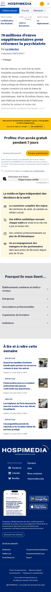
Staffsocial (6, 554)
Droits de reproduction (17, 570)
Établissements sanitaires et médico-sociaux (21, 289)
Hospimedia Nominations (36, 550)
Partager (7, 60)
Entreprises (8, 298)
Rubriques (38, 10)
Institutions (8, 323)
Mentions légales (35, 570)
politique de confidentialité (33, 171)
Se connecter (37, 126)
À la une (25, 10)
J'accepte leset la (24, 171)
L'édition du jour (9, 10)
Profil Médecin (8, 558)
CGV (17, 171)
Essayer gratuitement (38, 153)
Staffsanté (6, 550)
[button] (25, 124)
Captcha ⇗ (43, 182)
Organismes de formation (15, 315)
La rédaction (12, 49)
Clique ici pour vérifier (28, 179)
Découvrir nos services (13, 535)
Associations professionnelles (18, 307)
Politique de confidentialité (33, 573)
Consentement (14, 573)
